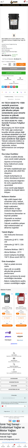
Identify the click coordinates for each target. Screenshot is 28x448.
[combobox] (2, 406)
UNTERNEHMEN (14, 378)
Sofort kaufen (14, 68)
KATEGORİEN (14, 385)
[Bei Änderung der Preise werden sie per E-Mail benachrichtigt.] (18, 92)
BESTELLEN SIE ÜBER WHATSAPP (14, 72)
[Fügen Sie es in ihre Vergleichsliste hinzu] (14, 92)
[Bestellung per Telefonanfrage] (21, 92)
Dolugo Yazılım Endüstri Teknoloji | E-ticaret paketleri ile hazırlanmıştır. (14, 442)
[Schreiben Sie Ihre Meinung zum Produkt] (10, 92)
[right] (26, 310)
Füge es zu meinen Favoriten (8, 75)
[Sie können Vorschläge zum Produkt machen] (25, 92)
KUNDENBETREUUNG (14, 382)
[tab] (9, 96)
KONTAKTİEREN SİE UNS (14, 389)
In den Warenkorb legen (21, 64)
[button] (16, 298)
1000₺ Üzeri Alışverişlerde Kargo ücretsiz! (9, 5)
